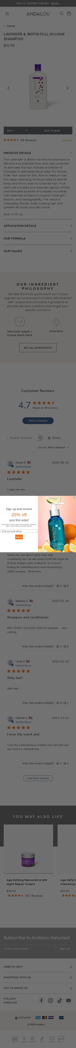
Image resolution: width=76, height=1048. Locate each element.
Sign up (19, 537)
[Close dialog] (74, 497)
